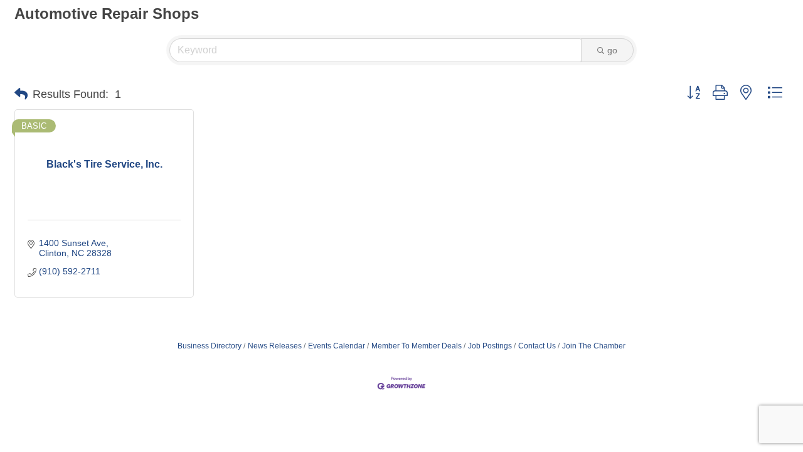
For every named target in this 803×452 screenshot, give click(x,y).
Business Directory (210, 346)
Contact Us (537, 346)
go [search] (612, 50)
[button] (21, 94)
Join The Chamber (593, 346)
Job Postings (490, 346)
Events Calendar (336, 346)
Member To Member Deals (416, 346)
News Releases (275, 346)
